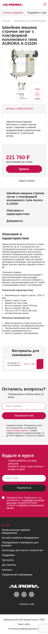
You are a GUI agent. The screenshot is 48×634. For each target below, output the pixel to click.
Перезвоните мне (24, 415)
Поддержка (8, 555)
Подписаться (24, 487)
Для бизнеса (9, 565)
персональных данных (17, 430)
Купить (24, 169)
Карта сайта (24, 624)
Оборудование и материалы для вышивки (20, 544)
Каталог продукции (13, 12)
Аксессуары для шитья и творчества (22, 550)
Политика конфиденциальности (24, 629)
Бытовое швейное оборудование (20, 537)
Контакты (7, 569)
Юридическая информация (17, 574)
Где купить (8, 560)
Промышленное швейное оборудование (15, 531)
